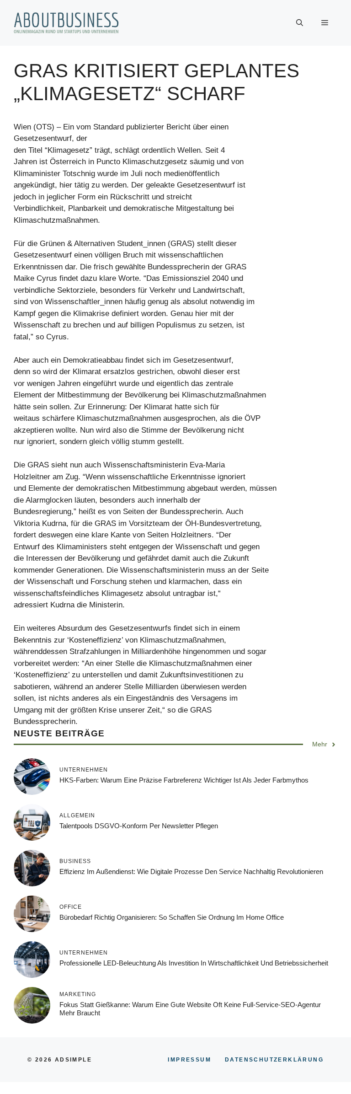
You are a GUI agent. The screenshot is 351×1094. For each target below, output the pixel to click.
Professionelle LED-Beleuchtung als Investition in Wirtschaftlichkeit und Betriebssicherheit (193, 963)
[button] (299, 23)
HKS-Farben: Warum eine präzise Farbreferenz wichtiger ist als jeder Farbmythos (183, 780)
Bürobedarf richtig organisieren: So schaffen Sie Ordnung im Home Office (171, 917)
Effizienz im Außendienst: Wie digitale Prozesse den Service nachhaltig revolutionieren (191, 871)
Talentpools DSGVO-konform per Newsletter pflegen (138, 826)
